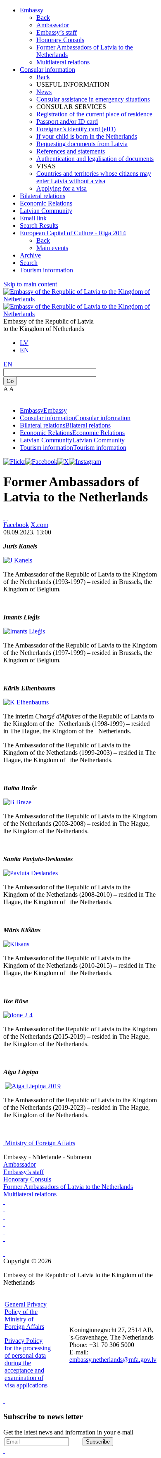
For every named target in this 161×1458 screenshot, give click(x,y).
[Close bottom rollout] (4, 1400)
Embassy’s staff (56, 32)
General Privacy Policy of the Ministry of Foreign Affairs (26, 1315)
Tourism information (46, 270)
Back (43, 17)
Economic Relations (46, 203)
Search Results (39, 225)
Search (29, 262)
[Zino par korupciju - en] (4, 1231)
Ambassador (52, 24)
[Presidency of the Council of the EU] (4, 1238)
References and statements (70, 151)
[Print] (4, 517)
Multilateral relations (63, 62)
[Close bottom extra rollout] (4, 1450)
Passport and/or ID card (67, 121)
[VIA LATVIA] (4, 1253)
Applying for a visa (61, 188)
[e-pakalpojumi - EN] (4, 1201)
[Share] (7, 517)
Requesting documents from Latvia (82, 143)
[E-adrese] (4, 1223)
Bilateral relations (42, 195)
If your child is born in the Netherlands (86, 136)
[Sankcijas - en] (4, 1208)
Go (10, 381)
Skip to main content (30, 284)
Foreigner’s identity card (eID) (76, 128)
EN (24, 350)
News (44, 91)
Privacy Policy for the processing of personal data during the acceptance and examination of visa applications (28, 1363)
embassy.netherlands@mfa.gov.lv (112, 1359)
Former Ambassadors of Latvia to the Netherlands (68, 1186)
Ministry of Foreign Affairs (40, 1142)
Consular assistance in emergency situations (93, 99)
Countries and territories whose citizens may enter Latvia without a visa (93, 177)
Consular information (47, 69)
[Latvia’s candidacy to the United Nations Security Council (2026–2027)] (4, 1246)
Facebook (16, 524)
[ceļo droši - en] (4, 1216)
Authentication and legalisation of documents (95, 158)
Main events (52, 247)
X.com (39, 524)
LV (24, 342)
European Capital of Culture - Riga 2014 (73, 232)
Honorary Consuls (60, 39)
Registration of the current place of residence (94, 114)
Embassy (31, 10)
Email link (33, 218)
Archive (30, 255)
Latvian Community (46, 210)
